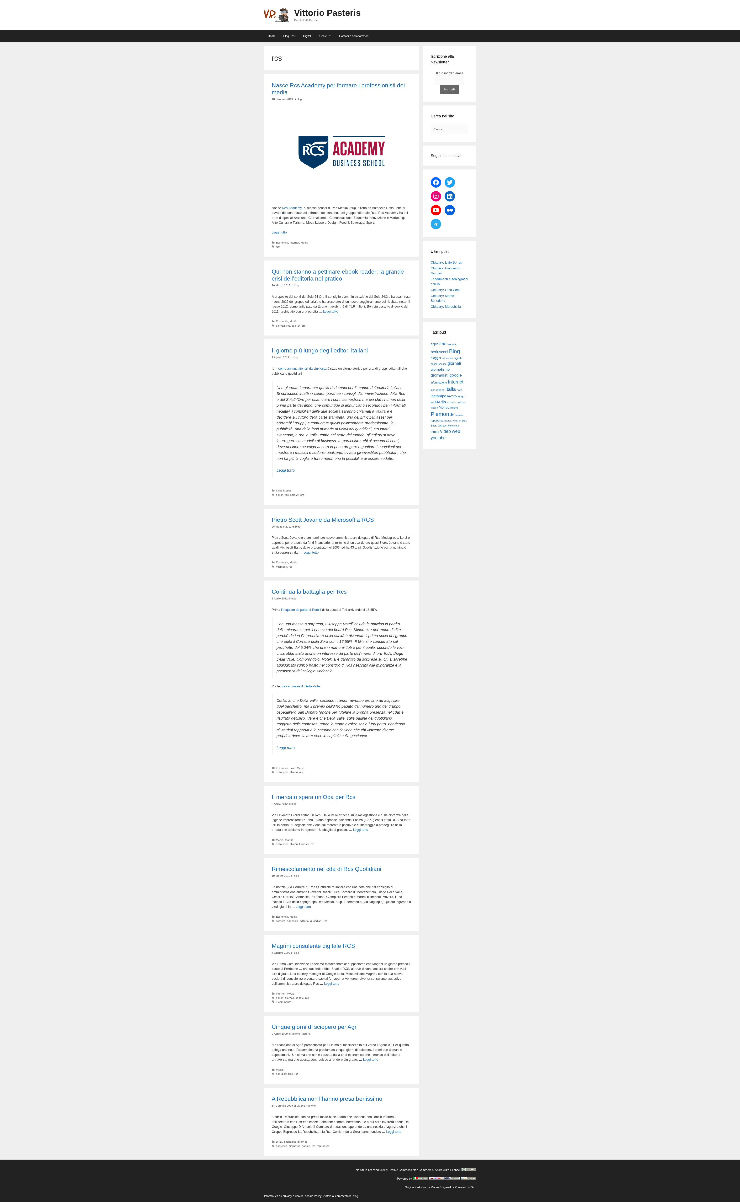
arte (443, 343)
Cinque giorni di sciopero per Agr (314, 1027)
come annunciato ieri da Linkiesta (302, 368)
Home (272, 36)
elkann (294, 772)
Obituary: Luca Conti (445, 290)
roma (455, 420)
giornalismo (440, 369)
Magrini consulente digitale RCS (313, 946)
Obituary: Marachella (446, 307)
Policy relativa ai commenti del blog (336, 1196)
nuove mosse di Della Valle (300, 686)
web (456, 431)
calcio (444, 358)
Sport (434, 425)
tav (445, 425)
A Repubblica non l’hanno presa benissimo (327, 1099)
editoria (304, 920)
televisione (453, 425)
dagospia (292, 920)
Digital (307, 36)
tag (440, 425)
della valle (282, 772)
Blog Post (289, 36)
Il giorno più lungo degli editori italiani (320, 350)
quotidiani (316, 920)
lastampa (438, 396)
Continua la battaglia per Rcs (309, 591)
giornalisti (287, 1073)
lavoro (452, 396)
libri (432, 402)
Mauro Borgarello (441, 1187)
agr (278, 1073)
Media (304, 242)
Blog (454, 351)
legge (461, 396)
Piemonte (442, 414)
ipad (433, 390)
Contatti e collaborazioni (354, 36)
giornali (280, 325)
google (299, 997)
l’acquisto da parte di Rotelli (301, 610)
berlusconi (439, 352)
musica (454, 407)
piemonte (459, 415)
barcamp (452, 344)
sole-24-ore (299, 325)
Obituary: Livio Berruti (446, 262)
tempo (435, 431)
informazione (439, 382)
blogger (436, 358)
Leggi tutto (279, 232)
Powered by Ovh (465, 1187)
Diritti (279, 1141)
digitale (458, 358)
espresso (281, 1145)
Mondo (289, 839)
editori (279, 494)
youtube (438, 437)
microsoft (281, 566)
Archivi (323, 36)
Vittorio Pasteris (327, 13)
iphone (440, 390)
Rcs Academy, (292, 208)
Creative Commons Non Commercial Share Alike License (423, 1170)
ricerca (448, 420)
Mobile (434, 407)
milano (461, 402)
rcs (278, 246)
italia (451, 389)
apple (434, 344)
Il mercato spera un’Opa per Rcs (313, 797)
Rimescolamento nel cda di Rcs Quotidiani (326, 869)
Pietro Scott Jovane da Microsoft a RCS (323, 520)
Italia (279, 490)
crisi (450, 358)
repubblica (323, 1145)
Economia (282, 242)
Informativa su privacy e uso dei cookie (288, 1196)
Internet (294, 242)
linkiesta (304, 843)
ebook (434, 363)
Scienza (463, 421)
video (445, 431)
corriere (280, 920)
